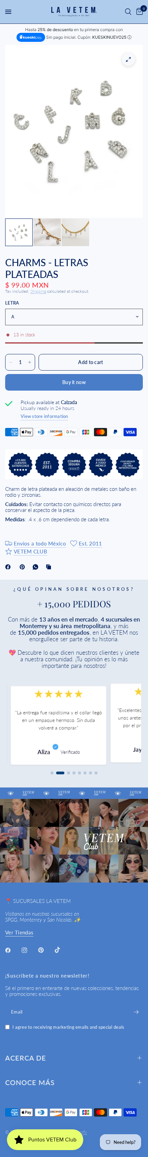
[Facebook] (9, 567)
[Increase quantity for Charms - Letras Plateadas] (29, 362)
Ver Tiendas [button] (19, 932)
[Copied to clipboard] (50, 567)
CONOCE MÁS (30, 1082)
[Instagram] (29, 950)
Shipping (38, 291)
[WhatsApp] (37, 567)
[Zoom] (128, 59)
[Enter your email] (136, 1012)
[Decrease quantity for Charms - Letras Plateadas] (11, 362)
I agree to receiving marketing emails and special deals (68, 1027)
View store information (44, 416)
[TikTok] (62, 950)
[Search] (128, 12)
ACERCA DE (25, 1058)
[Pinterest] (24, 567)
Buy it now (74, 382)
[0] (138, 12)
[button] (52, 773)
